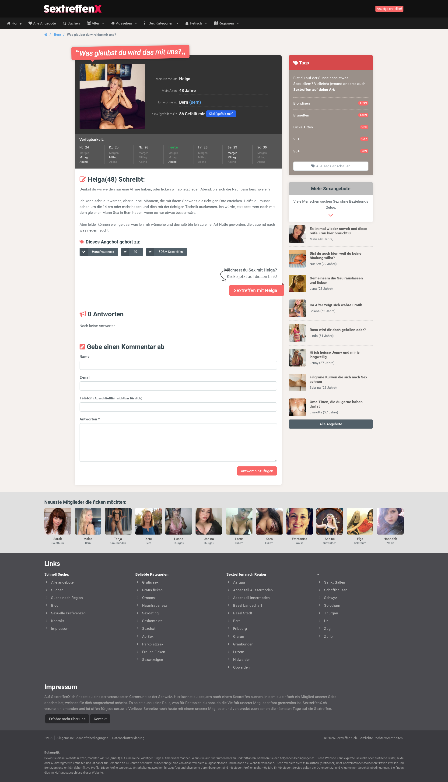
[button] (112, 96)
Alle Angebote (330, 424)
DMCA (47, 738)
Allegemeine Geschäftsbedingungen (82, 738)
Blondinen (330, 103)
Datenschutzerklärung (128, 738)
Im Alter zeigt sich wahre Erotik (336, 305)
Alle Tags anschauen (332, 166)
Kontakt (100, 719)
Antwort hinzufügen (257, 471)
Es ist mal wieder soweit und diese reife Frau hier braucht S (338, 230)
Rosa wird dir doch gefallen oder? (338, 330)
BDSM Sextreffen (170, 252)
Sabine (330, 539)
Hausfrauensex (102, 252)
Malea (88, 539)
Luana (178, 539)
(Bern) (195, 102)
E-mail (85, 377)
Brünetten (330, 115)
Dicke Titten (330, 127)
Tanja (118, 539)
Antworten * (90, 419)
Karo (269, 539)
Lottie (239, 539)
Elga (360, 539)
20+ (330, 139)
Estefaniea (299, 539)
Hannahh (390, 539)
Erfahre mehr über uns (67, 719)
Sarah (57, 539)
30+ (330, 151)
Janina (209, 539)
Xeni (148, 539)
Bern (57, 34)
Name (85, 356)
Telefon (111, 398)
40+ (136, 252)
